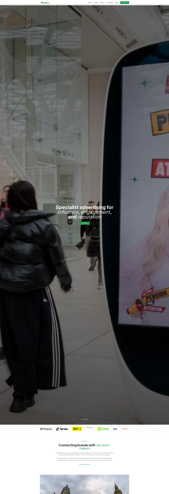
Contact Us (125, 2)
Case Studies (110, 2)
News (116, 2)
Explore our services (84, 464)
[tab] (82, 419)
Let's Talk (84, 223)
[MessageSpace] (45, 2)
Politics (90, 2)
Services (102, 2)
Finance (96, 2)
